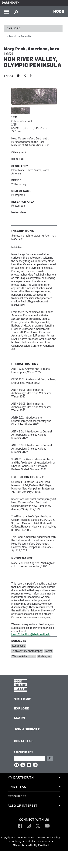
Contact (45, 841)
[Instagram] (29, 825)
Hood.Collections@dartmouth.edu (30, 634)
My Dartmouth (21, 777)
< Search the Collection (19, 36)
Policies (31, 841)
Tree (32, 656)
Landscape (18, 646)
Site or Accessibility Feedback (31, 845)
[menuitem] (34, 777)
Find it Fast (18, 787)
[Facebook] (20, 825)
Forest (48, 651)
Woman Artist (20, 656)
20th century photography (27, 651)
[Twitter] (38, 825)
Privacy (16, 841)
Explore (13, 28)
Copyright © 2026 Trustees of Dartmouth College (31, 837)
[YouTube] (47, 825)
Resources (17, 796)
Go (50, 758)
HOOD (58, 11)
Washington (44, 656)
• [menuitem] (9, 841)
